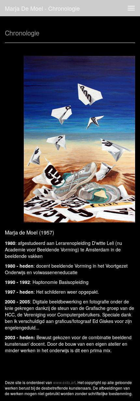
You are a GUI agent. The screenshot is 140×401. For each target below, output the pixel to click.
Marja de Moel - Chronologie (42, 8)
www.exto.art (64, 382)
